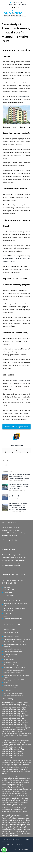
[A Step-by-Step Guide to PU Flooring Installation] (5, 497)
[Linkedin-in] (14, 7)
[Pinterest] (27, 452)
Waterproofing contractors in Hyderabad (15, 715)
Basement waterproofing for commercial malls (13, 805)
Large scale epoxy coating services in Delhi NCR (16, 779)
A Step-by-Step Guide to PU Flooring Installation (18, 496)
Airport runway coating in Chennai (12, 784)
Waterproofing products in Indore (20, 744)
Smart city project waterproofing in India (14, 792)
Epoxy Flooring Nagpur (9, 826)
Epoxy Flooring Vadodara (19, 831)
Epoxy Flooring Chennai (19, 815)
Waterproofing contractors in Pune (13, 713)
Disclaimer (24, 849)
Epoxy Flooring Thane (23, 833)
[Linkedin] (16, 451)
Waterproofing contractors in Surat (13, 719)
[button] (16, 699)
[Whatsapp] (18, 7)
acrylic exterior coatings (21, 380)
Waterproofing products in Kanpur (12, 748)
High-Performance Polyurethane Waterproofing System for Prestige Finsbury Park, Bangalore (19, 476)
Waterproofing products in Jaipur (13, 746)
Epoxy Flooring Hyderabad (16, 819)
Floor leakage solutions (9, 735)
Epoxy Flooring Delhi (19, 820)
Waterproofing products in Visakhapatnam (15, 757)
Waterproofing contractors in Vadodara (14, 722)
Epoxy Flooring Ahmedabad (20, 822)
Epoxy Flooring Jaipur (24, 824)
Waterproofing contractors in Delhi (13, 704)
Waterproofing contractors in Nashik (13, 724)
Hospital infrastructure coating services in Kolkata (16, 790)
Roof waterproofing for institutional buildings (14, 810)
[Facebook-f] (12, 7)
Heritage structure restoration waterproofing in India (15, 794)
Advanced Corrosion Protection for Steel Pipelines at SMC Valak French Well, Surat (19, 486)
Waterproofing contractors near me (13, 726)
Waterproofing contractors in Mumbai (14, 711)
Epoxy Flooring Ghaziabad (10, 835)
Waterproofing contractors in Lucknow (14, 720)
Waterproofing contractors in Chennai (14, 709)
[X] (12, 452)
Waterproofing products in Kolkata (13, 750)
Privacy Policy (10, 849)
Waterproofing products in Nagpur (13, 751)
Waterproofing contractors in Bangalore (14, 708)
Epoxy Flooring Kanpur (8, 833)
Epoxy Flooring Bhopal (17, 828)
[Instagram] (20, 7)
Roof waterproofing (21, 728)
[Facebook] (5, 452)
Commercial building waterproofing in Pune (13, 789)
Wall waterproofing (24, 733)
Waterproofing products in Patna (12, 753)
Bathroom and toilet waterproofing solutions (12, 732)
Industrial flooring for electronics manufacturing (14, 809)
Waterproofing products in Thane (12, 755)
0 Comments (21, 480)
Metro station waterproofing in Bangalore (15, 782)
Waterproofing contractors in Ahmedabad (15, 706)
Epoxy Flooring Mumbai (9, 824)
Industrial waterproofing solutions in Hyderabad (14, 778)
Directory (8, 699)
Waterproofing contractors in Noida (13, 717)
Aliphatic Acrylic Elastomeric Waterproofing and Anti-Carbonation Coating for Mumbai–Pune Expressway (18, 506)
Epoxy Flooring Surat (18, 830)
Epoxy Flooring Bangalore (9, 817)
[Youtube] (16, 7)
